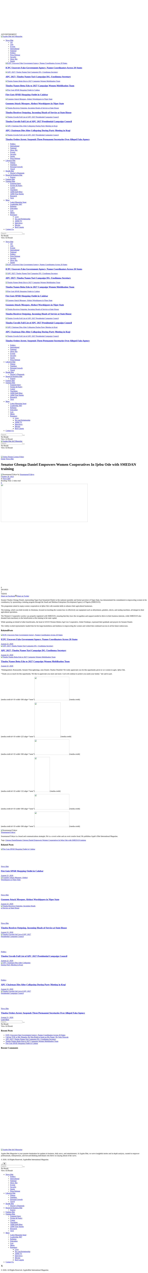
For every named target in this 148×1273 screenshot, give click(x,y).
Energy (12, 177)
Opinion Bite (10, 181)
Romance (13, 215)
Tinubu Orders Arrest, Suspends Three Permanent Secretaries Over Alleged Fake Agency (48, 139)
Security (13, 57)
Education (14, 208)
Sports (12, 61)
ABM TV (18, 221)
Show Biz (13, 59)
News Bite (9, 40)
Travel (12, 169)
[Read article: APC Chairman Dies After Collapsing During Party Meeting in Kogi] (74, 970)
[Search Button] (24, 435)
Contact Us (10, 229)
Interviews (18, 223)
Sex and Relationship (22, 219)
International (14, 49)
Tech (12, 198)
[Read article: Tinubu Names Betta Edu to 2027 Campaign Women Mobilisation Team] (74, 657)
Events (12, 47)
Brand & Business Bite (14, 175)
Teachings (14, 190)
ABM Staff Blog (16, 192)
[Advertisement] (70, 17)
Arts (11, 44)
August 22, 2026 (7, 644)
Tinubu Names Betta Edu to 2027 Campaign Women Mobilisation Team (40, 85)
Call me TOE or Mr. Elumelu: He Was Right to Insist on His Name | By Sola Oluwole (37, 1037)
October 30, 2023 (7, 477)
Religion (13, 206)
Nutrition (13, 165)
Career (12, 188)
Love (17, 217)
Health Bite (10, 171)
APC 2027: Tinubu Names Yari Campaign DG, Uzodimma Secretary (38, 76)
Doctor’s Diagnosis (17, 173)
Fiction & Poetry (16, 186)
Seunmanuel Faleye (27, 474)
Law (12, 211)
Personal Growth (16, 167)
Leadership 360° (16, 204)
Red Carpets (19, 227)
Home (3, 459)
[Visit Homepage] (11, 36)
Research (13, 196)
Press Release (15, 55)
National (13, 51)
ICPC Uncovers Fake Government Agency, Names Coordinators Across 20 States (44, 68)
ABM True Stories (17, 194)
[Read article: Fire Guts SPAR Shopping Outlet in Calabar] (74, 856)
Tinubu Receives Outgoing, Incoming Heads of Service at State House (38, 112)
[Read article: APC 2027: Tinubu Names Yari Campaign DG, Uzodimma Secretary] (74, 646)
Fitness (12, 163)
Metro (12, 213)
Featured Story (15, 183)
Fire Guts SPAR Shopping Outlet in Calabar (27, 94)
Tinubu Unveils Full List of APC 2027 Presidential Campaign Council (39, 121)
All (11, 42)
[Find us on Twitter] (2, 1266)
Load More (5, 1020)
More (7, 200)
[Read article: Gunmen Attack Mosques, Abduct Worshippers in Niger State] (74, 885)
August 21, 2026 (7, 1017)
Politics (12, 53)
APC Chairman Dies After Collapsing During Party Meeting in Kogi (38, 130)
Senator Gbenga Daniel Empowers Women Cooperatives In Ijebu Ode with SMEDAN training (51, 840)
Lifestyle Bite (10, 161)
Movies (17, 225)
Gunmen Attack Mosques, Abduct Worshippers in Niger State (35, 103)
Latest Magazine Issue (18, 202)
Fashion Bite (10, 179)
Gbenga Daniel (10, 840)
